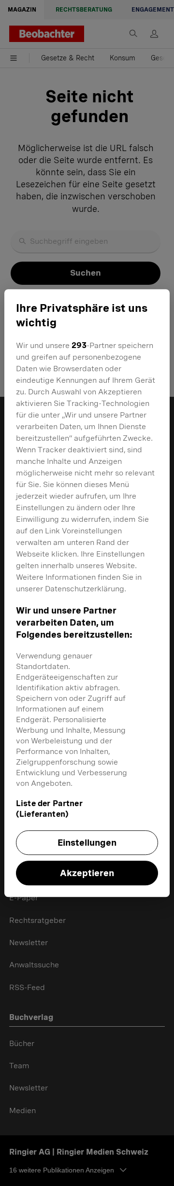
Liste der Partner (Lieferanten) (49, 809)
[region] (87, 593)
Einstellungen (87, 842)
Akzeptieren (87, 873)
